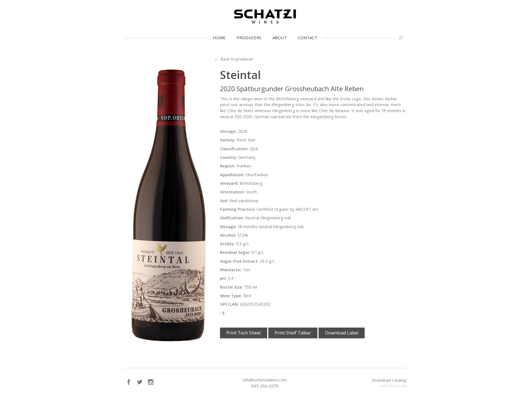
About (279, 37)
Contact (307, 37)
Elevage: (228, 226)
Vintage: (228, 131)
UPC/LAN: (229, 304)
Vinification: (232, 217)
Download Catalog (389, 380)
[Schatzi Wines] (265, 16)
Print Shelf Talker (293, 333)
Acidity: (227, 243)
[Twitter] (139, 382)
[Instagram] (150, 382)
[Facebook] (128, 382)
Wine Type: (231, 295)
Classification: (234, 148)
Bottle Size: (231, 287)
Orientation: (232, 191)
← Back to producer (233, 59)
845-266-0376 (265, 386)
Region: (227, 165)
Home (219, 37)
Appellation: (232, 174)
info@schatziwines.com (265, 380)
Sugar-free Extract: (239, 261)
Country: (228, 157)
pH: (223, 278)
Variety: (227, 140)
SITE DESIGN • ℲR (393, 386)
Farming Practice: (237, 209)
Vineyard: (229, 183)
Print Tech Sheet (243, 333)
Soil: (224, 200)
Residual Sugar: (235, 252)
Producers (249, 37)
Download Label (341, 333)
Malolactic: (231, 269)
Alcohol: (228, 235)
